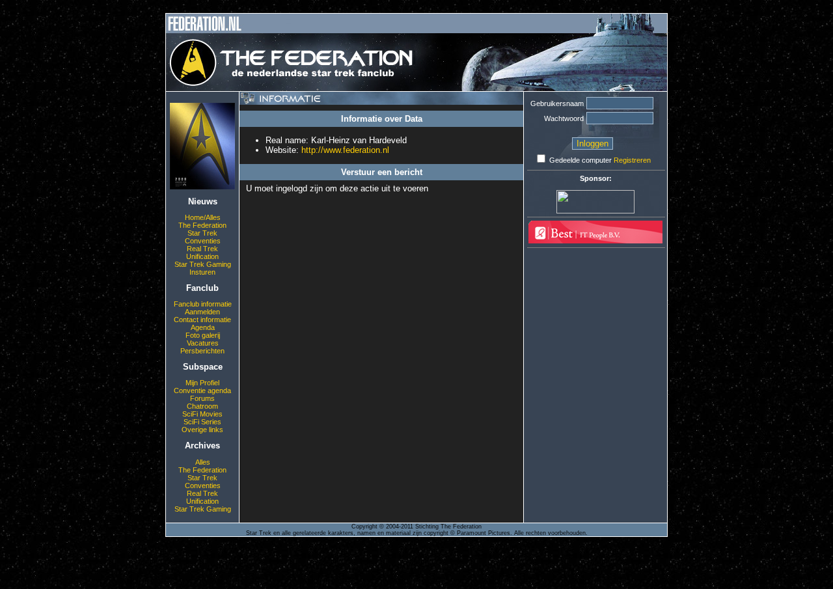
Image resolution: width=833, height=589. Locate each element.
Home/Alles (203, 217)
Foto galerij (202, 335)
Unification (202, 256)
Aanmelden (202, 312)
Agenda (203, 327)
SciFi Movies (202, 414)
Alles (202, 462)
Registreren (632, 160)
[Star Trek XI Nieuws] (202, 187)
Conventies (203, 241)
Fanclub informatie (203, 304)
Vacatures (203, 343)
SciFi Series (202, 422)
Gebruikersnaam (557, 103)
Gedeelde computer (580, 160)
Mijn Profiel (202, 383)
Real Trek (202, 249)
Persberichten (202, 351)
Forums (202, 398)
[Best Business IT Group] (595, 241)
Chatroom (202, 406)
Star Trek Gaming (202, 264)
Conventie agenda (202, 390)
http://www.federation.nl (345, 150)
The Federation (202, 225)
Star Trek (202, 233)
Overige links (202, 429)
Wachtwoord (564, 118)
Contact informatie (202, 319)
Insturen (202, 272)
